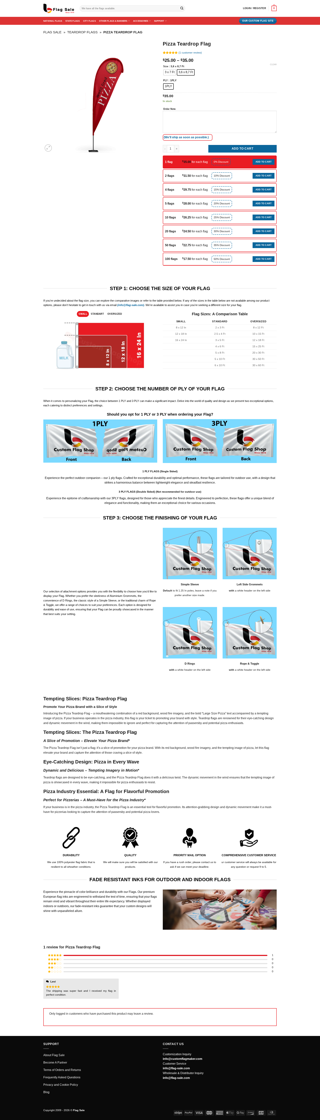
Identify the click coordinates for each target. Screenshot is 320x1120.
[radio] (170, 72)
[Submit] (182, 8)
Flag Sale (52, 32)
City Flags (89, 21)
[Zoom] (48, 148)
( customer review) (190, 52)
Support (159, 21)
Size (165, 66)
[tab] (83, 314)
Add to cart (242, 148)
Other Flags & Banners (113, 21)
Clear (273, 64)
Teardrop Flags (82, 32)
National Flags (52, 21)
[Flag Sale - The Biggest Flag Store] (58, 8)
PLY (165, 80)
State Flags (72, 21)
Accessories (140, 21)
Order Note (169, 109)
